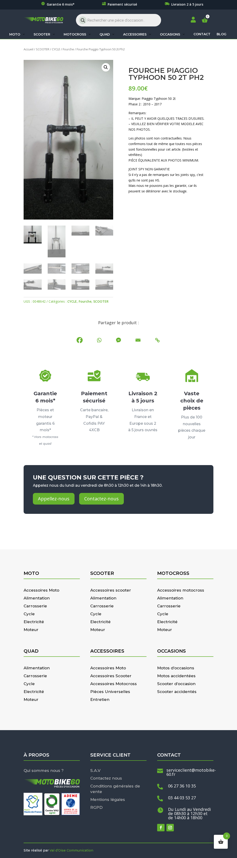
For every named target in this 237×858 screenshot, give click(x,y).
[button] (106, 67)
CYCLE (56, 49)
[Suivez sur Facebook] (161, 827)
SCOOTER (42, 49)
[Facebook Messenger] (118, 340)
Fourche (68, 49)
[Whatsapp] (99, 340)
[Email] (138, 340)
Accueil (28, 49)
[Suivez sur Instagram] (170, 827)
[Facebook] (79, 340)
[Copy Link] (157, 340)
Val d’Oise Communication (71, 850)
